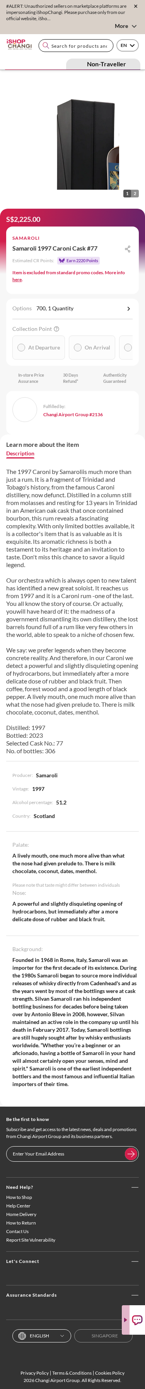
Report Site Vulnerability (30, 1240)
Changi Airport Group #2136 (73, 414)
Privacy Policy (34, 1373)
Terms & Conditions (72, 1373)
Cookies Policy (110, 1373)
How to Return (21, 1223)
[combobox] (76, 45)
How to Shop (19, 1197)
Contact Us (17, 1231)
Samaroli (26, 238)
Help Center (18, 1206)
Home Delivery (21, 1214)
